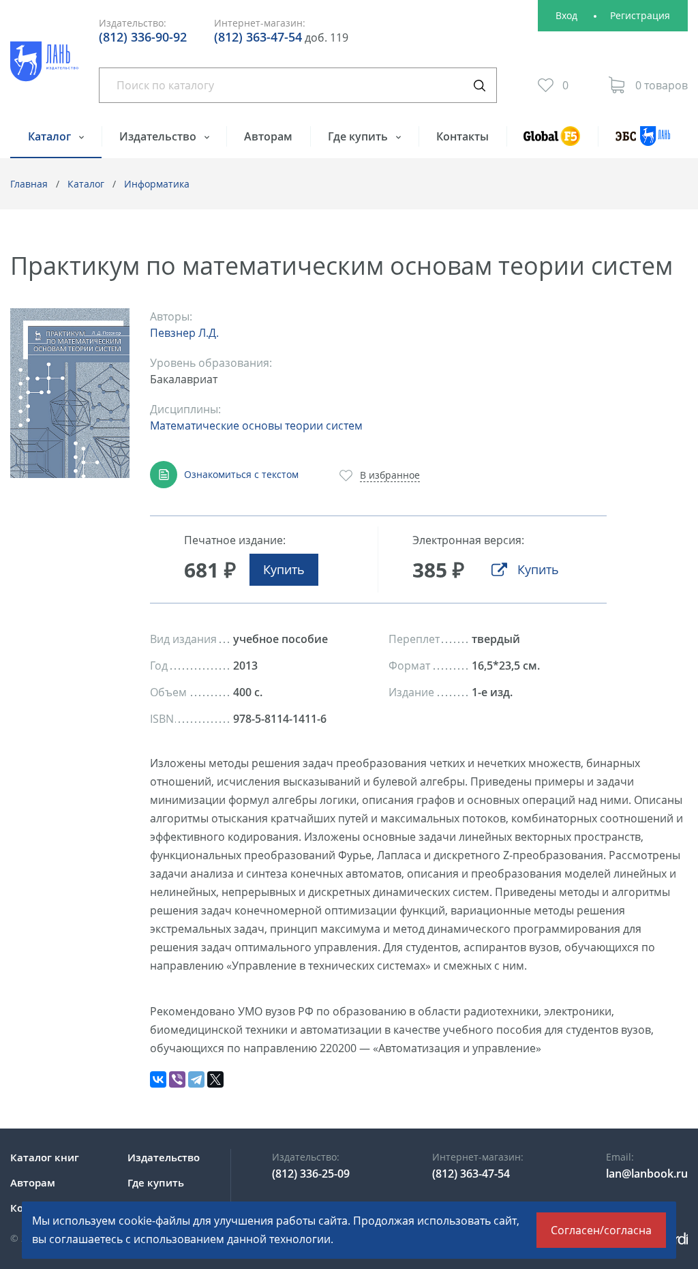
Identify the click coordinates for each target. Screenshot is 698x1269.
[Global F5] (552, 142)
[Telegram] (196, 1079)
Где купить (359, 136)
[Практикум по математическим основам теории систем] (70, 393)
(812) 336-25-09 (311, 1173)
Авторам (268, 136)
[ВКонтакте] (158, 1079)
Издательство (159, 136)
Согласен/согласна (601, 1230)
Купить (284, 569)
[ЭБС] (643, 142)
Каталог (51, 136)
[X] (215, 1079)
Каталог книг (44, 1157)
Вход (566, 15)
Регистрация (640, 15)
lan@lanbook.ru (647, 1173)
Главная (29, 183)
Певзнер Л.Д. (184, 332)
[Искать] (479, 85)
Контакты (462, 136)
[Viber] (177, 1079)
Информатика (156, 183)
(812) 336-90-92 (143, 37)
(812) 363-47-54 (258, 37)
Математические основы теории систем (256, 425)
